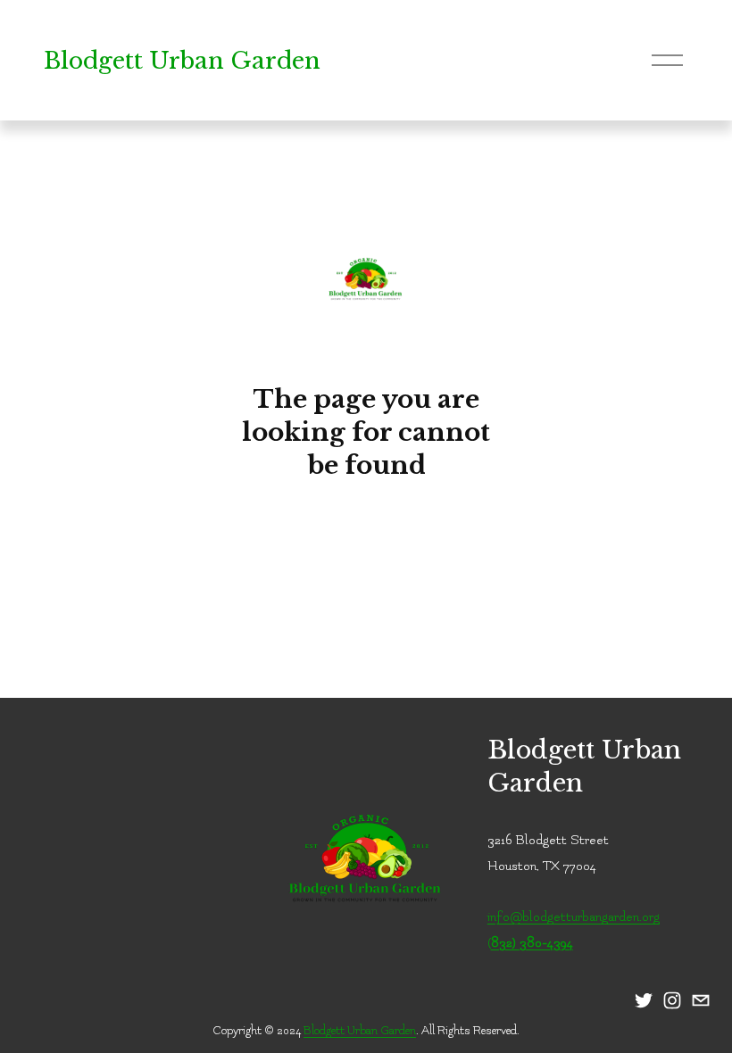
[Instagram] (672, 1000)
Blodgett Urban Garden (182, 60)
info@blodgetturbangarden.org (573, 916)
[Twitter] (644, 1000)
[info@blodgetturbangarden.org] (701, 1000)
